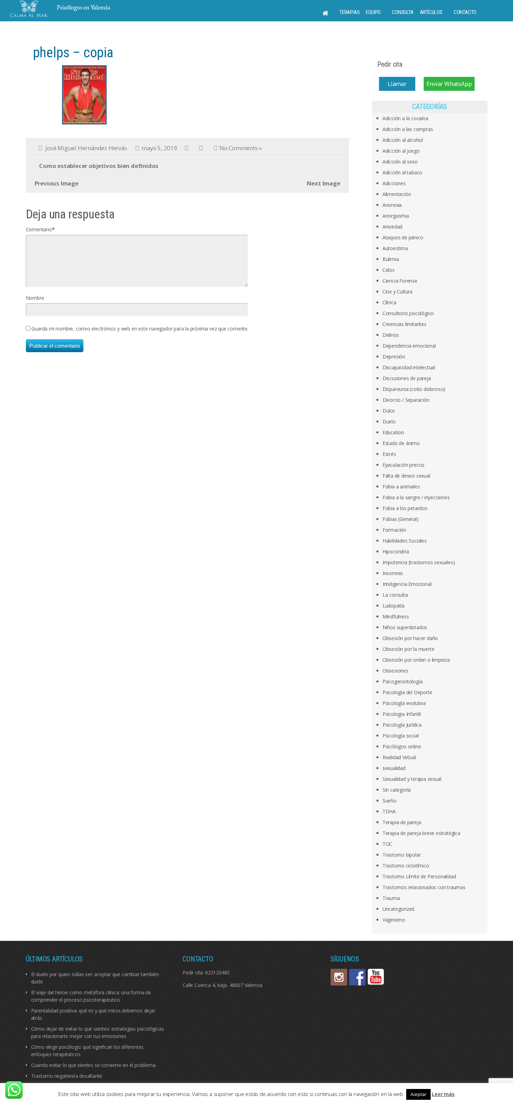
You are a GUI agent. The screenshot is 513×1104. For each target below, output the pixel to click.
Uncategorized (398, 909)
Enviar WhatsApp (448, 84)
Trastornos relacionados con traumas (424, 887)
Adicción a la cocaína (405, 118)
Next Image (323, 183)
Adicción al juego (401, 150)
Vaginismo (393, 919)
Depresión (393, 356)
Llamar (397, 84)
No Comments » (241, 148)
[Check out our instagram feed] (338, 977)
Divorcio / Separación (406, 400)
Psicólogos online (401, 746)
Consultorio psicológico (408, 313)
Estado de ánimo (401, 443)
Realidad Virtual (399, 757)
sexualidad (394, 768)
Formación (394, 529)
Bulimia (390, 259)
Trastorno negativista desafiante (67, 1076)
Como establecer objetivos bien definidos (98, 166)
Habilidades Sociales (404, 540)
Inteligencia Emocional (407, 584)
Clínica (389, 302)
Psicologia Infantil (401, 714)
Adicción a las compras (407, 129)
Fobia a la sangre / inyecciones (416, 497)
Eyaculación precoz (403, 465)
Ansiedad (392, 226)
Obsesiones (395, 670)
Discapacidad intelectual (408, 367)
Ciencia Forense (399, 280)
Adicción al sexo (400, 161)
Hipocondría (395, 551)
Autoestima (395, 248)
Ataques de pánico (402, 237)
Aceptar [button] (418, 1094)
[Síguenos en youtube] (375, 977)
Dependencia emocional (409, 345)
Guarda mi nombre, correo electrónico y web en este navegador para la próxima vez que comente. (139, 328)
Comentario (39, 229)
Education (393, 432)
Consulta (402, 12)
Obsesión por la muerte (408, 649)
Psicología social (400, 735)
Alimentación (396, 194)
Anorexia (392, 205)
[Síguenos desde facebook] (357, 977)
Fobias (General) (400, 519)
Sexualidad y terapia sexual (411, 779)
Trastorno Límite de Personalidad (419, 876)
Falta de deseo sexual (406, 475)
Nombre (35, 298)
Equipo (373, 12)
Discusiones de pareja (406, 378)
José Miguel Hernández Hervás (86, 148)
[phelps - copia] (85, 94)
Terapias (349, 12)
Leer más (443, 1093)
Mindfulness (395, 616)
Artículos (431, 12)
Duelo (389, 421)
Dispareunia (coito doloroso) (413, 389)
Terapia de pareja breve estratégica (421, 833)
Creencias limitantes (404, 324)
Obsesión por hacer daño (410, 638)
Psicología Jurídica (402, 724)
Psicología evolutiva (404, 703)
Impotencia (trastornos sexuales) (418, 562)
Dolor (388, 410)
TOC (387, 844)
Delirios (390, 335)
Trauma (391, 898)
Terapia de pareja (401, 822)
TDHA (389, 811)
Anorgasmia (395, 215)
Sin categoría (396, 789)
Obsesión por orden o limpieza (416, 659)
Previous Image (57, 183)
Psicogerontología (402, 681)
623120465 (217, 972)
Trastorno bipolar (401, 854)
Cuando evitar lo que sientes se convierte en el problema (93, 1065)
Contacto (465, 12)
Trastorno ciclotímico (405, 865)
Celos (388, 270)
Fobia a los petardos (405, 508)
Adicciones (394, 183)
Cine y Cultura (397, 291)
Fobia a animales (401, 486)
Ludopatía (393, 605)
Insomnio (392, 573)
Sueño (389, 800)
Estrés (389, 454)
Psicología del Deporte (407, 692)
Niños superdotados (404, 627)
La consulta (395, 594)
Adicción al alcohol (402, 140)
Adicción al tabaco (402, 172)
